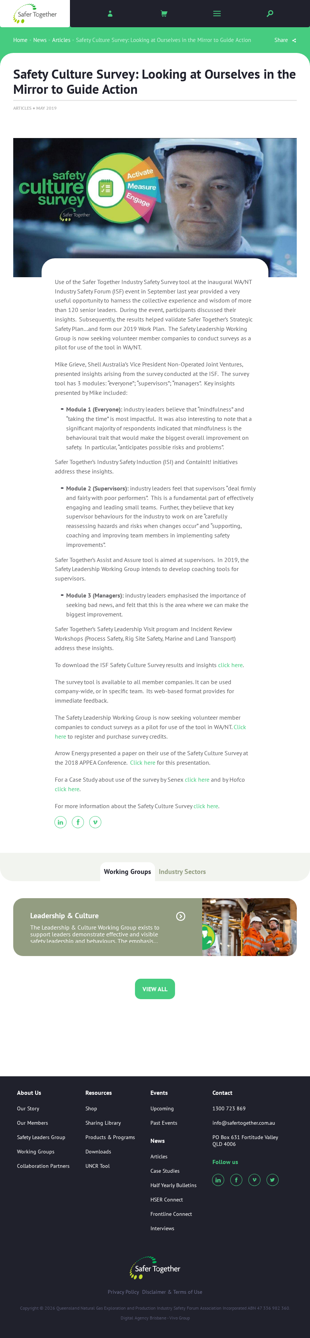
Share (282, 39)
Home (20, 39)
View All (155, 989)
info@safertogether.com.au (243, 1122)
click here (230, 665)
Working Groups (127, 871)
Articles (61, 39)
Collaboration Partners (43, 1166)
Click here (142, 762)
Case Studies (165, 1170)
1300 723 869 (229, 1108)
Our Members (32, 1122)
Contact (222, 1093)
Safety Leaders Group (41, 1137)
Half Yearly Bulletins (173, 1185)
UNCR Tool (97, 1166)
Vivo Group (179, 1318)
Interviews (162, 1228)
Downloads (98, 1151)
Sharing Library (103, 1122)
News (39, 39)
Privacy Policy (123, 1291)
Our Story (28, 1108)
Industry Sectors (182, 871)
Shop (91, 1108)
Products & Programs (110, 1137)
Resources (98, 1093)
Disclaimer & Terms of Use (172, 1291)
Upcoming (162, 1108)
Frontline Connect (171, 1214)
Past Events (163, 1122)
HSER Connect (166, 1199)
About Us (29, 1093)
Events (159, 1093)
